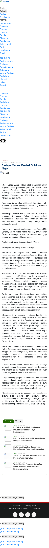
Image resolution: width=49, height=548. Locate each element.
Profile (3, 47)
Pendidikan (5, 41)
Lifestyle (4, 79)
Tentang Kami (30, 506)
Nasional (4, 26)
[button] (12, 528)
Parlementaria (6, 61)
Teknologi (4, 70)
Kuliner (3, 82)
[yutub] (21, 514)
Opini (2, 53)
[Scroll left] (1, 141)
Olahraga (4, 64)
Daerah (3, 29)
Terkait (18, 421)
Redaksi (16, 506)
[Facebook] (15, 514)
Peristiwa (4, 76)
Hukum (3, 32)
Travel (3, 85)
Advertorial (5, 44)
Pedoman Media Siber (18, 508)
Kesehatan (5, 50)
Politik (3, 35)
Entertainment (6, 67)
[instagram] (33, 514)
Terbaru (8, 421)
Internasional (6, 23)
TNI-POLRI (5, 58)
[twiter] (27, 514)
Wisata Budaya (7, 73)
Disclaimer (36, 508)
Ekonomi (4, 38)
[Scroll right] (4, 141)
